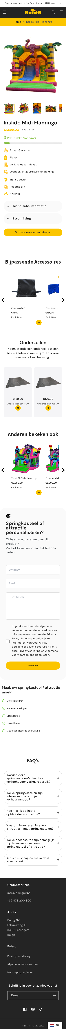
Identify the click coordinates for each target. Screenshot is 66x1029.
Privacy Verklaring (18, 956)
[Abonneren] (54, 995)
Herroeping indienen (20, 972)
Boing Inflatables (37, 1026)
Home (17, 21)
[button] (5, 12)
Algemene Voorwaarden (22, 964)
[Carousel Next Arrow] (63, 300)
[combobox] (55, 1025)
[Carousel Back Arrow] (3, 300)
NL (58, 1025)
